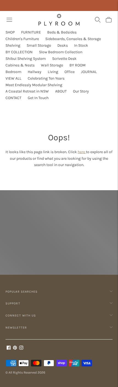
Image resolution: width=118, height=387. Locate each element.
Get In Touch (38, 98)
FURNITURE (31, 32)
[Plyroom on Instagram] (21, 348)
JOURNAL (89, 71)
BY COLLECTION (19, 52)
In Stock (81, 45)
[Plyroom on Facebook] (9, 348)
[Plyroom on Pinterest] (15, 348)
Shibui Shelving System (25, 58)
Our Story (81, 91)
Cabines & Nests (20, 65)
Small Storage (39, 45)
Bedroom (13, 71)
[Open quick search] (98, 20)
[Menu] (9, 20)
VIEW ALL (13, 78)
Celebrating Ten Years (46, 78)
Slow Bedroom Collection (60, 52)
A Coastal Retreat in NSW (27, 91)
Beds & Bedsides (62, 32)
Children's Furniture (22, 39)
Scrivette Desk (64, 58)
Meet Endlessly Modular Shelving (33, 85)
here (82, 152)
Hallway (34, 71)
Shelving (12, 45)
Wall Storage (52, 65)
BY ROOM (77, 65)
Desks (62, 45)
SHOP (10, 32)
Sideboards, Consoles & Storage (73, 39)
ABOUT (61, 91)
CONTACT (13, 98)
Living (53, 71)
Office (69, 71)
